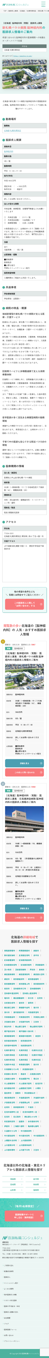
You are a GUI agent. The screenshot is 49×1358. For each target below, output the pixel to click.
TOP (5, 11)
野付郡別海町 (9, 955)
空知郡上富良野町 (29, 993)
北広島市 (17, 1116)
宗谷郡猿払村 (29, 1093)
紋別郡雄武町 (18, 979)
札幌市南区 (23, 1059)
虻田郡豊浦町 (9, 960)
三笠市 (36, 1150)
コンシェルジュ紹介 (11, 1283)
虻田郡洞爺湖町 (25, 960)
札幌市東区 (23, 1055)
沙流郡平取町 (24, 1021)
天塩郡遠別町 (24, 1097)
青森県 (13, 1179)
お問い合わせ (8, 1335)
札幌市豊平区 (9, 1050)
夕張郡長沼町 (9, 1102)
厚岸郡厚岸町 (18, 1107)
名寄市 (7, 1107)
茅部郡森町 (39, 965)
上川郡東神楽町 (25, 1145)
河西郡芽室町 (33, 1012)
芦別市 (32, 969)
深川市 (7, 1012)
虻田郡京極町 (26, 965)
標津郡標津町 (9, 1036)
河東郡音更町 (24, 1017)
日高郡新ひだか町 (11, 1069)
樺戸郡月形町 (9, 1031)
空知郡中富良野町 (11, 993)
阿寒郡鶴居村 (24, 950)
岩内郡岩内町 (9, 1088)
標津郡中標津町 (25, 1036)
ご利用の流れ (8, 1265)
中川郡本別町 (24, 1135)
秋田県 (36, 1184)
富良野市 (7, 1093)
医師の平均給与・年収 (12, 1306)
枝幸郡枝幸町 (26, 1040)
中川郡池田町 (9, 1135)
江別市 (36, 1021)
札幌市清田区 (9, 1055)
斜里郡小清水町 (10, 1074)
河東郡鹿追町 (9, 1017)
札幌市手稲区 (37, 1055)
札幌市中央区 (9, 1064)
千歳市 (30, 1107)
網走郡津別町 (24, 974)
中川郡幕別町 (38, 1135)
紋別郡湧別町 (38, 983)
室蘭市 (18, 1093)
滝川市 (36, 1007)
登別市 (21, 1002)
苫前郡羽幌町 (20, 969)
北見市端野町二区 (11, 1112)
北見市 (7, 1116)
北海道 (22, 11)
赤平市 (36, 955)
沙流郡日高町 (9, 1021)
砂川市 (30, 998)
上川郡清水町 (9, 1145)
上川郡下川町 (24, 1150)
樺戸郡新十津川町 (26, 1031)
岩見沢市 (39, 1083)
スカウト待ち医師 (10, 1300)
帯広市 (36, 1078)
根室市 (38, 1036)
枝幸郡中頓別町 (10, 1045)
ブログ (6, 1324)
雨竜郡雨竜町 (9, 950)
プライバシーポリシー (12, 1341)
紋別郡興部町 (9, 983)
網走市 (7, 979)
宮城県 (13, 1184)
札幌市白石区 (37, 1050)
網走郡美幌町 (9, 974)
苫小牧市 (7, 969)
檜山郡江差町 (20, 1026)
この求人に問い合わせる (25, 772)
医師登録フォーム (10, 1329)
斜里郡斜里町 (27, 1069)
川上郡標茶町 (9, 1083)
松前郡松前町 (26, 1045)
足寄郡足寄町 (24, 955)
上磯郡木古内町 (10, 1140)
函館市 (21, 1121)
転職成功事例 (8, 1271)
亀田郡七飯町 (33, 1126)
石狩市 (40, 998)
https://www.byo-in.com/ (22, 56)
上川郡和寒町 (9, 1150)
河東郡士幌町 (38, 1017)
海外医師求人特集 (10, 1294)
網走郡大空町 (38, 974)
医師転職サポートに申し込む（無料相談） (24, 1216)
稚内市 (7, 998)
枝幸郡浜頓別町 (10, 1040)
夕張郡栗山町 (24, 1102)
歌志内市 (7, 1026)
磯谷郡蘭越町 (18, 998)
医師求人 (7, 1277)
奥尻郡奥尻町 (9, 1097)
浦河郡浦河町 (18, 1012)
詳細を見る (24, 763)
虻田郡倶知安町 (10, 965)
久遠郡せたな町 (10, 1131)
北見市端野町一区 (29, 1112)
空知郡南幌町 (35, 988)
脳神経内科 (8, 151)
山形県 (13, 1190)
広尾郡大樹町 (9, 1078)
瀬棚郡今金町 (24, 1007)
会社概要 (7, 1318)
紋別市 (7, 988)
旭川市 (36, 1064)
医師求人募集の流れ (11, 1312)
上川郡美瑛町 (26, 1140)
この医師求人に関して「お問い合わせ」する (24, 604)
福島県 (36, 1190)
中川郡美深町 (26, 1131)
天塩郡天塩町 (38, 1097)
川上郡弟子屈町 (25, 1083)
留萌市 (30, 1002)
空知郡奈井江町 (19, 988)
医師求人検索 (13, 11)
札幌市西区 (23, 1050)
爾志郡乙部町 (9, 1007)
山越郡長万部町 (25, 1088)
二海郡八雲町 (18, 1126)
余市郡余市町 (33, 1121)
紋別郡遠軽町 (33, 979)
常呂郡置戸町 (24, 1078)
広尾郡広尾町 (35, 1074)
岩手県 (36, 1179)
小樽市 (38, 1088)
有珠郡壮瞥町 (24, 1064)
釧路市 (36, 950)
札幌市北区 (36, 1059)
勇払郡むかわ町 (30, 1116)
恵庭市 (23, 1074)
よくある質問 (8, 1289)
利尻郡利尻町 (9, 1121)
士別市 (36, 1102)
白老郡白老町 (9, 1002)
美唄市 (41, 969)
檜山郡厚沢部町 (36, 1026)
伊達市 (7, 1126)
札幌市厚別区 (31, 11)
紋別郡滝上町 (24, 983)
